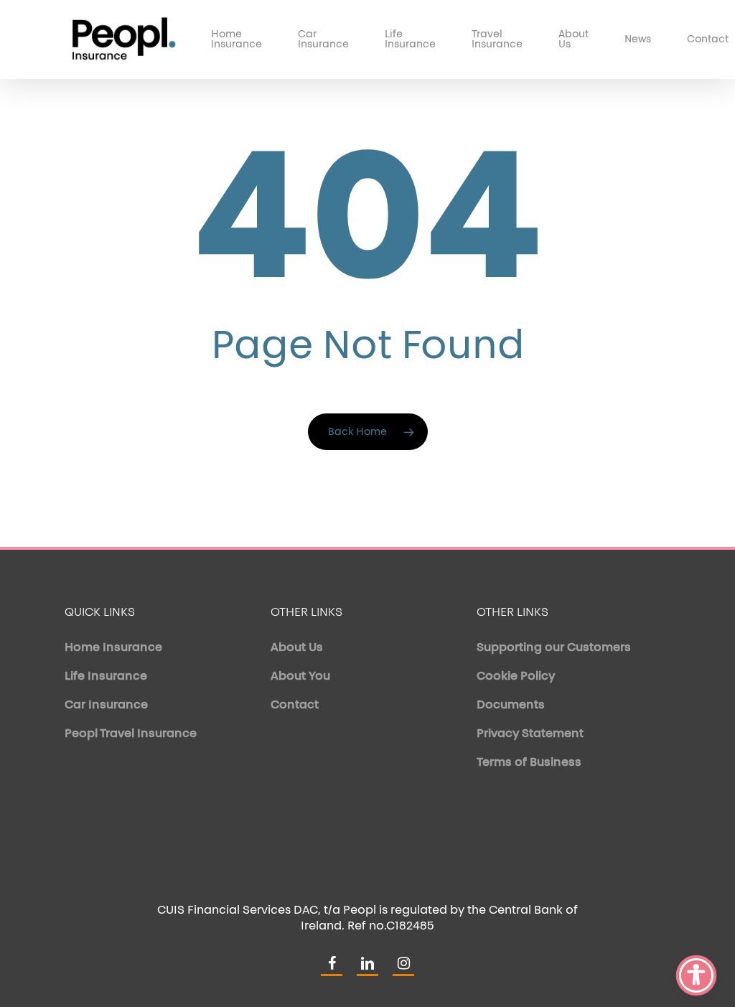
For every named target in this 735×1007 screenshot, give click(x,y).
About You (300, 677)
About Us (297, 648)
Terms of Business (529, 763)
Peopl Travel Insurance (131, 734)
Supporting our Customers (554, 648)
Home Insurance (113, 648)
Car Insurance (106, 705)
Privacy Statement (530, 734)
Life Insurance (106, 677)
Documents (511, 705)
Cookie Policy (516, 677)
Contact (295, 705)
